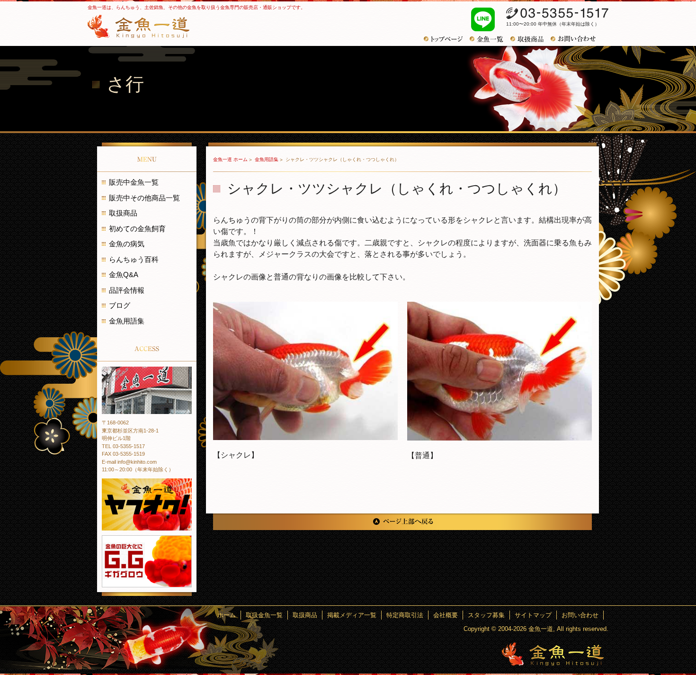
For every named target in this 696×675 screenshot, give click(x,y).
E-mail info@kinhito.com (129, 462)
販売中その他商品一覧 (144, 198)
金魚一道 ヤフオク (147, 504)
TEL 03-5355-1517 (123, 446)
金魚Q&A (123, 274)
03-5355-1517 (557, 13)
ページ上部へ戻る (402, 521)
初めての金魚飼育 (137, 229)
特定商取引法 (404, 615)
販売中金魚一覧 (134, 182)
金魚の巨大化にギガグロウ (147, 561)
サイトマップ (533, 615)
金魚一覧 (490, 39)
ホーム (226, 615)
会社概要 (445, 615)
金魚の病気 (126, 244)
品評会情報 (126, 290)
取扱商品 (531, 39)
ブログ (119, 305)
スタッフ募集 (486, 615)
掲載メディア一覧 (351, 615)
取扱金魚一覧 (264, 615)
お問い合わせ (577, 39)
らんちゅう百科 (134, 259)
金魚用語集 (267, 159)
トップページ (447, 39)
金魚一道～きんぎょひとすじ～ (553, 654)
